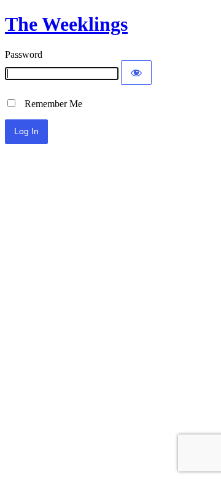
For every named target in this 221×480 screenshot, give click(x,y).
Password (23, 54)
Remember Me (49, 103)
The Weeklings (66, 24)
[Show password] (136, 72)
